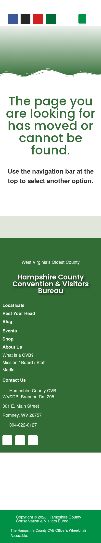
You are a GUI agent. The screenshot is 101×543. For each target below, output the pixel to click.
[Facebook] (13, 19)
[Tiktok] (51, 19)
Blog (7, 321)
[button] (82, 19)
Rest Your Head (18, 313)
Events (9, 331)
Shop (7, 339)
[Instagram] (25, 19)
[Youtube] (38, 19)
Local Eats (13, 305)
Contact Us (14, 380)
